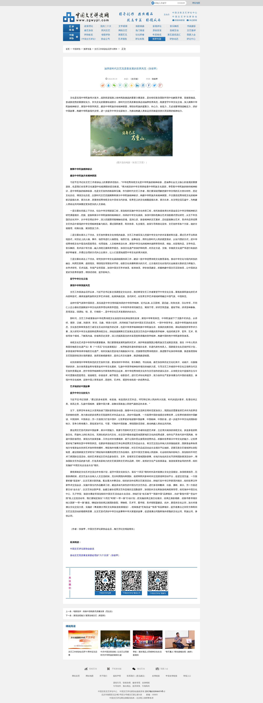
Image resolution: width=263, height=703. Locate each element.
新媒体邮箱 (180, 20)
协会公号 (105, 39)
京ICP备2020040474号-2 (155, 691)
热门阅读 (140, 30)
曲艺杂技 (88, 30)
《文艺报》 (134, 79)
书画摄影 (191, 26)
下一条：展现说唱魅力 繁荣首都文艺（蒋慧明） (86, 616)
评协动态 (174, 39)
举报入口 (187, 676)
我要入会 (191, 34)
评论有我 (139, 39)
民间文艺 (105, 30)
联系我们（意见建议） (136, 676)
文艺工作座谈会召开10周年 (105, 49)
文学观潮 (122, 26)
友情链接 (156, 676)
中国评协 (76, 49)
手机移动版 (117, 669)
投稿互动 (174, 30)
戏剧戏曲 (140, 26)
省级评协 (105, 34)
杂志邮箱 (193, 20)
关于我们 (103, 676)
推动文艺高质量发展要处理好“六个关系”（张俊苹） (95, 555)
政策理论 (88, 26)
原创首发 (157, 30)
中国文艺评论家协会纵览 (82, 549)
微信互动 (141, 669)
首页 (68, 49)
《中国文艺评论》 (88, 39)
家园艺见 (122, 34)
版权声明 (117, 676)
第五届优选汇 (174, 34)
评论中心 (191, 39)
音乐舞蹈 (174, 26)
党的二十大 (105, 26)
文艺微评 (191, 30)
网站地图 (196, 3)
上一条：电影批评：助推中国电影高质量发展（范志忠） (90, 611)
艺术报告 (122, 39)
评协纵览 (88, 34)
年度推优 (157, 34)
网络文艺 (122, 30)
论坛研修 (139, 34)
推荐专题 (156, 39)
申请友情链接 (171, 676)
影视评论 (157, 26)
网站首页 (76, 676)
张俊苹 (155, 79)
